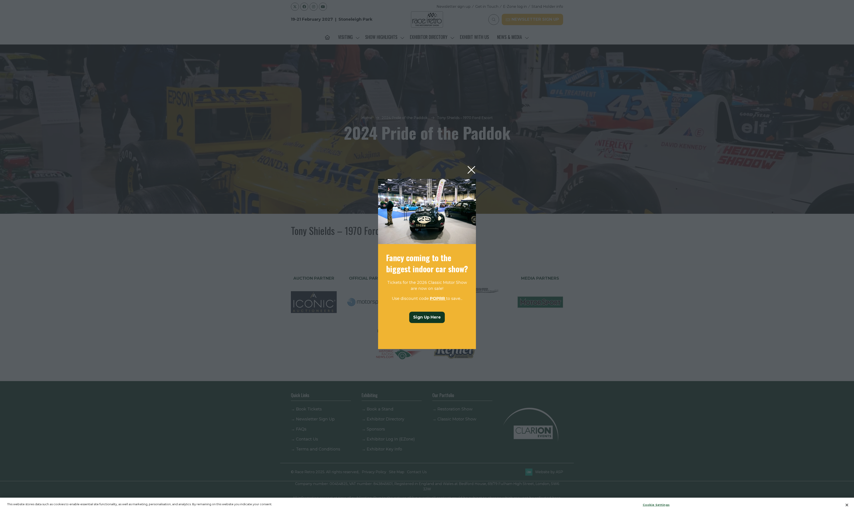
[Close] (847, 505)
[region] (427, 505)
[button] (471, 170)
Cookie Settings (656, 505)
